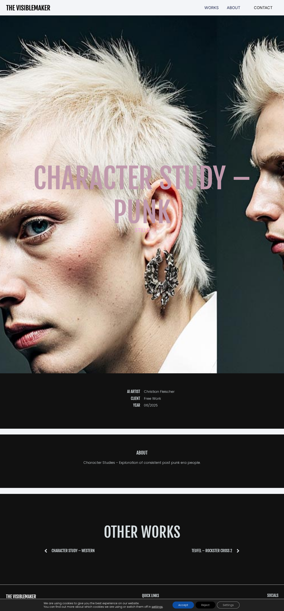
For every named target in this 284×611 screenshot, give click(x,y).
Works (211, 7)
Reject (205, 605)
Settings (228, 605)
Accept (183, 605)
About (233, 7)
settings (157, 606)
